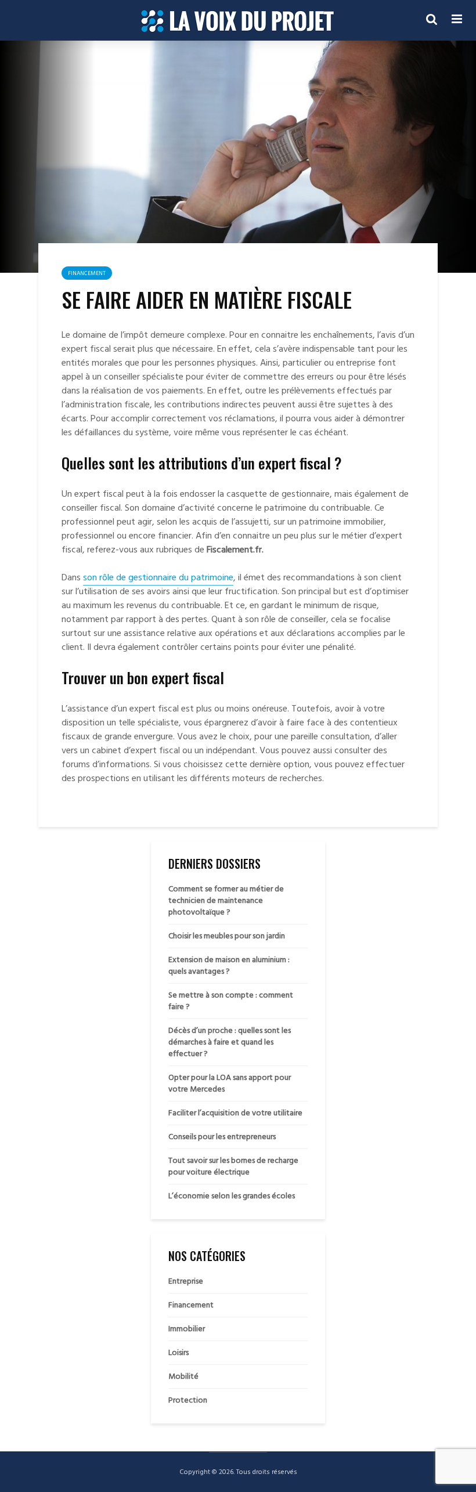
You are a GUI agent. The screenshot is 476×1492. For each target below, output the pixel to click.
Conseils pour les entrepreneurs (222, 1136)
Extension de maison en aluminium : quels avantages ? (229, 965)
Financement (87, 273)
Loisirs (178, 1353)
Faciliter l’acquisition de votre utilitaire (235, 1112)
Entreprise (185, 1281)
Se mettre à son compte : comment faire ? (230, 1000)
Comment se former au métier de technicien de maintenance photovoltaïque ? (226, 900)
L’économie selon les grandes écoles (231, 1195)
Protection (187, 1400)
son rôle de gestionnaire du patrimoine (158, 577)
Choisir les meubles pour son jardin (226, 935)
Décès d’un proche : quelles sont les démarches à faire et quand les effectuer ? (229, 1042)
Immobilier (186, 1329)
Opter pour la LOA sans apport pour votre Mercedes (229, 1083)
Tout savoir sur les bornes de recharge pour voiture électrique (233, 1166)
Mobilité (183, 1376)
